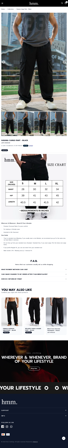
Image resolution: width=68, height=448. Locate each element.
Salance (35, 442)
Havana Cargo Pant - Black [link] (24, 9)
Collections (10, 9)
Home (3, 9)
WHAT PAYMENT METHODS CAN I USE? (14, 270)
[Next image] (64, 62)
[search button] (62, 3)
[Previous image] (3, 62)
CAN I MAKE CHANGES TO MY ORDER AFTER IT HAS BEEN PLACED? (24, 274)
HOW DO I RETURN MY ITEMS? (11, 279)
